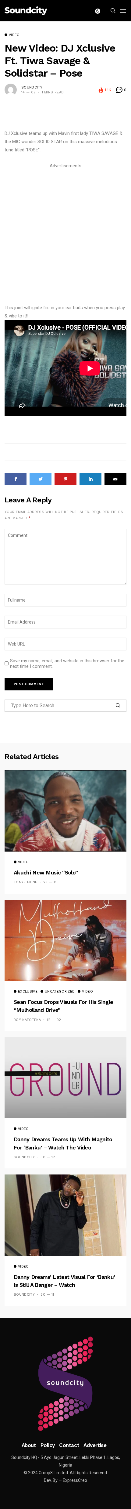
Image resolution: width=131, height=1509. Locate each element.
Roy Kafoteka (27, 1020)
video (14, 35)
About (29, 1445)
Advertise (94, 1445)
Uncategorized (60, 991)
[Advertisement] (65, 235)
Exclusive (27, 991)
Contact (69, 1445)
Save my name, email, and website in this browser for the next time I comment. (67, 663)
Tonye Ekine (25, 882)
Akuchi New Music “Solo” (46, 872)
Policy (48, 1445)
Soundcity (31, 87)
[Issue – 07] (65, 1384)
